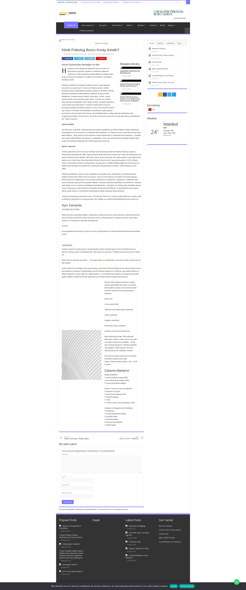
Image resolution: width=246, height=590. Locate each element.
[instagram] (173, 2)
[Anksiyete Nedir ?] (60, 564)
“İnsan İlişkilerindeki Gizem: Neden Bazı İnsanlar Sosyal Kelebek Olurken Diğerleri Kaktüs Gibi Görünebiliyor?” (71, 554)
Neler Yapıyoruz (87, 25)
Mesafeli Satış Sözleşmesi (132, 2)
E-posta (65, 485)
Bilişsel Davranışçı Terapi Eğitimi (76, 438)
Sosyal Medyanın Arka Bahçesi (163, 76)
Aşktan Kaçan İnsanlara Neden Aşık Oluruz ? (130, 85)
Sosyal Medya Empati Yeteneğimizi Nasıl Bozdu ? (71, 536)
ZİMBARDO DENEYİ (71, 544)
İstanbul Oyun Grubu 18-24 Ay (163, 82)
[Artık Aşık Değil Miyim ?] (60, 571)
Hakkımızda (71, 25)
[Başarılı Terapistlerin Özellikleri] (60, 526)
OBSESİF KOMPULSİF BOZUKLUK (130, 72)
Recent (151, 43)
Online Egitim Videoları (111, 2)
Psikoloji (153, 25)
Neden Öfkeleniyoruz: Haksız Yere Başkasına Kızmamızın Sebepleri (130, 99)
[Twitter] (170, 2)
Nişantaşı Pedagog (158, 48)
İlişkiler (129, 25)
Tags (179, 43)
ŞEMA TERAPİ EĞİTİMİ (160, 69)
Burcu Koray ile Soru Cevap (91, 2)
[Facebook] (168, 2)
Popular (160, 43)
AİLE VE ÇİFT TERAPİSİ (129, 438)
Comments (170, 43)
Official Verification (87, 31)
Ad (63, 477)
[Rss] (165, 2)
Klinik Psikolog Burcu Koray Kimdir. (75, 54)
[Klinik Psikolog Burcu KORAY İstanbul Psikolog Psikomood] (67, 12)
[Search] (188, 2)
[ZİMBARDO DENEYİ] (60, 544)
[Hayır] (243, 586)
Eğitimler (141, 25)
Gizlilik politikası (186, 586)
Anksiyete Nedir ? (70, 564)
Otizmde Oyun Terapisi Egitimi (163, 55)
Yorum (65, 454)
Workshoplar (116, 25)
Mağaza (171, 25)
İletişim (162, 25)
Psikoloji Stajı (156, 62)
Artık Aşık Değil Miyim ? (73, 571)
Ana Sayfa (60, 25)
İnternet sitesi (67, 493)
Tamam (174, 586)
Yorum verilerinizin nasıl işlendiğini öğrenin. (113, 509)
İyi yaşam (102, 25)
